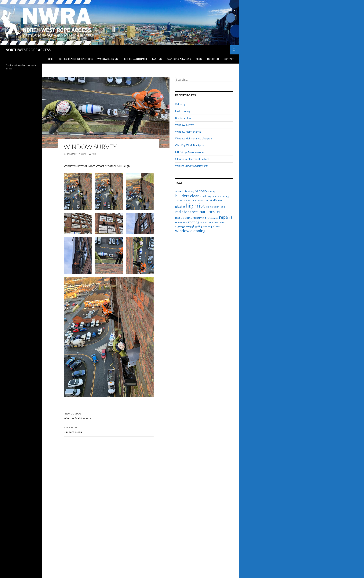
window (216, 226)
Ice (207, 206)
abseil (179, 191)
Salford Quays (218, 222)
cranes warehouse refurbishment (207, 200)
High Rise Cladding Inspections (75, 59)
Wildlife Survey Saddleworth (192, 165)
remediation (212, 218)
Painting (157, 59)
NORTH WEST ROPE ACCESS (28, 50)
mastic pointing (185, 217)
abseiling (189, 191)
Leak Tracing (182, 111)
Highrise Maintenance (135, 59)
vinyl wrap (207, 226)
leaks (222, 206)
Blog (199, 59)
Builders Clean (73, 429)
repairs (225, 217)
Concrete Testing (220, 196)
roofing (193, 222)
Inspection (213, 59)
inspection (214, 206)
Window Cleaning (107, 59)
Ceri (94, 154)
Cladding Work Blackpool (190, 145)
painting (201, 217)
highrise (196, 205)
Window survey (184, 124)
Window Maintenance (77, 416)
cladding (206, 196)
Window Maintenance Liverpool (194, 138)
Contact (229, 59)
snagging (191, 226)
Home (50, 59)
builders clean (187, 195)
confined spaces (182, 200)
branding (210, 191)
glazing (180, 206)
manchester (209, 211)
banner (200, 191)
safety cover (205, 222)
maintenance (186, 211)
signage (180, 226)
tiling (199, 226)
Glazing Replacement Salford (192, 158)
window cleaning (190, 230)
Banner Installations (179, 59)
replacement (181, 222)
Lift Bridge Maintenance (189, 152)
